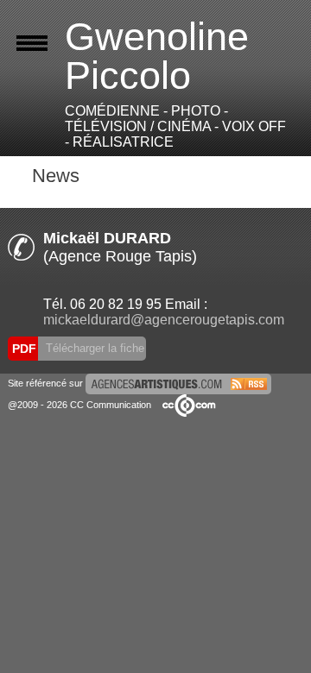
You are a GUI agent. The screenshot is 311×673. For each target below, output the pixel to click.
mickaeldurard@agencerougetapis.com (163, 319)
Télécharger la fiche (93, 348)
